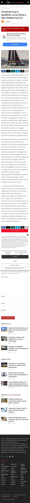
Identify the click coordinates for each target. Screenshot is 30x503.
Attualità (3, 468)
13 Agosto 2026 (12, 387)
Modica (13, 474)
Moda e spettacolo (14, 471)
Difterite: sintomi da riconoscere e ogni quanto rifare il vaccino (17, 401)
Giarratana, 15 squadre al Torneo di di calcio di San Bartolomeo (17, 365)
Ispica (12, 468)
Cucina (3, 482)
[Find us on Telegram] (9, 456)
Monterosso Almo (14, 477)
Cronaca (3, 480)
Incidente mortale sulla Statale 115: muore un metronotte (16, 339)
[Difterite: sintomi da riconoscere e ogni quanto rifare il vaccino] (4, 400)
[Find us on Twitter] (4, 456)
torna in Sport (14, 230)
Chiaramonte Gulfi (4, 475)
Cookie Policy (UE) (5, 494)
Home (2, 7)
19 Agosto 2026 (12, 369)
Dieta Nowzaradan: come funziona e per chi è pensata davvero (18, 419)
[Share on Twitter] (8, 71)
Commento (4, 277)
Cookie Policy (8, 268)
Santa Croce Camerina (24, 472)
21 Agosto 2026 (12, 352)
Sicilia (22, 477)
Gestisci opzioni (15, 265)
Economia (13, 464)
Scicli (22, 475)
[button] (27, 235)
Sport (6, 7)
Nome (3, 296)
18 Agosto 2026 (12, 423)
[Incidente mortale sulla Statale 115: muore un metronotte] (4, 338)
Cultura (3, 484)
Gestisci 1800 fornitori (8, 253)
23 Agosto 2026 (12, 333)
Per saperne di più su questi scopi (21, 253)
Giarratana (14, 466)
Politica (13, 480)
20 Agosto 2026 (12, 414)
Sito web (3, 310)
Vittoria (23, 485)
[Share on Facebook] (3, 71)
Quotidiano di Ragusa (10, 499)
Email (3, 303)
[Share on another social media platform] (27, 71)
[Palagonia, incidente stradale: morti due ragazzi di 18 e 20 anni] (4, 348)
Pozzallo (13, 482)
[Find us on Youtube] (12, 456)
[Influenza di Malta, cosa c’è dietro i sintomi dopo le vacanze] (4, 409)
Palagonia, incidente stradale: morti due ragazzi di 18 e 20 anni (18, 348)
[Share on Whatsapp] (13, 71)
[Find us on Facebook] (1, 456)
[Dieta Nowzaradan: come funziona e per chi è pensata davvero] (4, 419)
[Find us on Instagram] (7, 456)
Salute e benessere (23, 468)
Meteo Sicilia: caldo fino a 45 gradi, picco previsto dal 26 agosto (18, 330)
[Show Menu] (2, 2)
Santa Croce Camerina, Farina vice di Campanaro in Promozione (18, 374)
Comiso (3, 478)
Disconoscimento (5, 496)
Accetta (15, 256)
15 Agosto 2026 (12, 378)
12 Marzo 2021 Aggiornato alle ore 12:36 (13, 23)
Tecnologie (23, 481)
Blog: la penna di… (5, 471)
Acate (2, 464)
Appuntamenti (5, 466)
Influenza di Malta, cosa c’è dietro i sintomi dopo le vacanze (17, 410)
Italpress (8, 21)
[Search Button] (28, 2)
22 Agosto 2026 (12, 343)
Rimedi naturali (23, 465)
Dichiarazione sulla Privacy (18, 268)
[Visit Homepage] (15, 2)
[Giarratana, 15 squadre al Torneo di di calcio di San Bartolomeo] (4, 365)
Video (22, 483)
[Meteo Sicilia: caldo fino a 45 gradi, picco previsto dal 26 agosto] (4, 329)
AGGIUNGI (15, 44)
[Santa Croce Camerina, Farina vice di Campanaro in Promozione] (4, 374)
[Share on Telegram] (18, 71)
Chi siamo (14, 496)
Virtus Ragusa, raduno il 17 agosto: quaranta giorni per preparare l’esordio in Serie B (18, 384)
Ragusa (13, 484)
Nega (15, 261)
